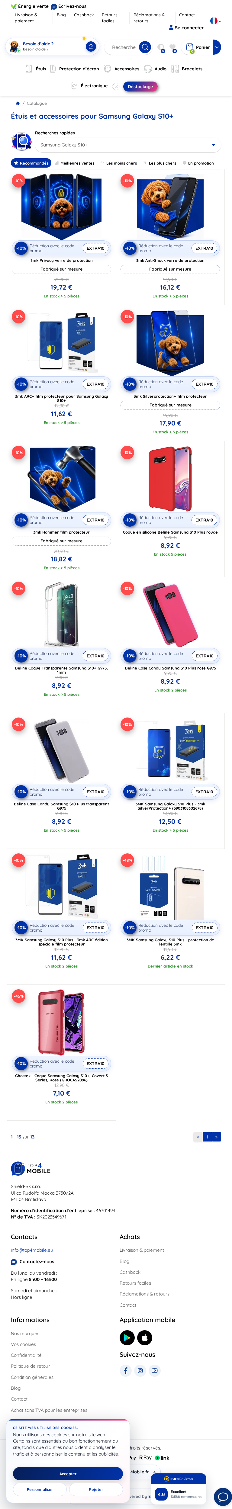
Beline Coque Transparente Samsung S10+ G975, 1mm (61, 670)
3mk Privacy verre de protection (62, 260)
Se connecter (189, 28)
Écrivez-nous (72, 6)
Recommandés (34, 163)
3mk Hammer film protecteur (61, 532)
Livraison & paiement (26, 18)
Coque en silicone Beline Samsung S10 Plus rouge (170, 532)
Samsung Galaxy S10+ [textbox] (64, 145)
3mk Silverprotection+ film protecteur (170, 396)
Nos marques (25, 1333)
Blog (61, 15)
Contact (187, 15)
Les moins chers (121, 163)
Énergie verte (33, 6)
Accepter (68, 1473)
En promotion (201, 163)
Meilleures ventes (77, 163)
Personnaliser (40, 1489)
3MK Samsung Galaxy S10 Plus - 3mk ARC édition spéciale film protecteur (61, 941)
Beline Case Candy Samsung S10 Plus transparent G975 (61, 806)
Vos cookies (23, 1344)
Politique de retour (30, 1366)
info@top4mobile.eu (32, 1250)
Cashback (84, 15)
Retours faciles (110, 18)
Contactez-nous (37, 1261)
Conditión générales (32, 1377)
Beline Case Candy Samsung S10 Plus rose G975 (170, 668)
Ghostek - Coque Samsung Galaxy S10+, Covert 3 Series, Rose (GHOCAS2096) (61, 1077)
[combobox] (128, 145)
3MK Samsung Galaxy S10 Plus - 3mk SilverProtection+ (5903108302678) (170, 806)
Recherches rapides (55, 133)
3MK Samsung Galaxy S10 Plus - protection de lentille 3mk (170, 941)
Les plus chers (162, 163)
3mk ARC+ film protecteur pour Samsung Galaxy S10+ (61, 398)
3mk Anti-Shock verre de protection (170, 260)
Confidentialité (26, 1355)
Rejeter (96, 1489)
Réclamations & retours (149, 18)
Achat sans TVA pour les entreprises (49, 1410)
